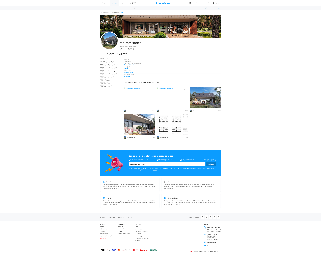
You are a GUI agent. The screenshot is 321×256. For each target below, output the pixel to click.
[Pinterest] (214, 217)
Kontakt (137, 240)
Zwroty (120, 231)
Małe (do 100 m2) (129, 65)
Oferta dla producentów (141, 231)
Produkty (103, 217)
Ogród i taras (104, 233)
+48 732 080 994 (214, 227)
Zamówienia (121, 224)
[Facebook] (202, 217)
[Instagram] (210, 217)
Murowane (127, 76)
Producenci (123, 3)
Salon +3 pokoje (128, 72)
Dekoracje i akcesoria (106, 236)
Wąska (126, 68)
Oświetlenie (103, 229)
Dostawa (120, 226)
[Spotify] (218, 217)
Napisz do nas (211, 242)
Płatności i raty (122, 229)
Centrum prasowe (140, 229)
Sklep (103, 3)
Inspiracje (114, 3)
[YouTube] (206, 217)
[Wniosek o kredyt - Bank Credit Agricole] (153, 250)
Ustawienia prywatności (142, 238)
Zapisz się (211, 164)
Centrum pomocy (212, 246)
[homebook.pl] (162, 3)
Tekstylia (102, 231)
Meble (102, 226)
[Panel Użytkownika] (206, 3)
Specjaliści (132, 3)
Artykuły (130, 217)
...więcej (155, 170)
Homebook (138, 224)
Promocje (103, 238)
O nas (136, 226)
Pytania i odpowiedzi (124, 233)
